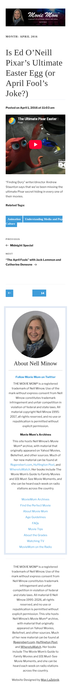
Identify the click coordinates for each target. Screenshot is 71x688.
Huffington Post (44, 464)
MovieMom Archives (35, 499)
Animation (14, 219)
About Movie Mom (35, 511)
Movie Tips (35, 529)
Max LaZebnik (50, 680)
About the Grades (35, 535)
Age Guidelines (35, 517)
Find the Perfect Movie (35, 505)
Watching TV (35, 541)
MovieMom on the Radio (35, 547)
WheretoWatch (20, 469)
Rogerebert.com (21, 464)
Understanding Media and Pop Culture (34, 221)
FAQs (35, 523)
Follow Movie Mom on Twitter (36, 377)
